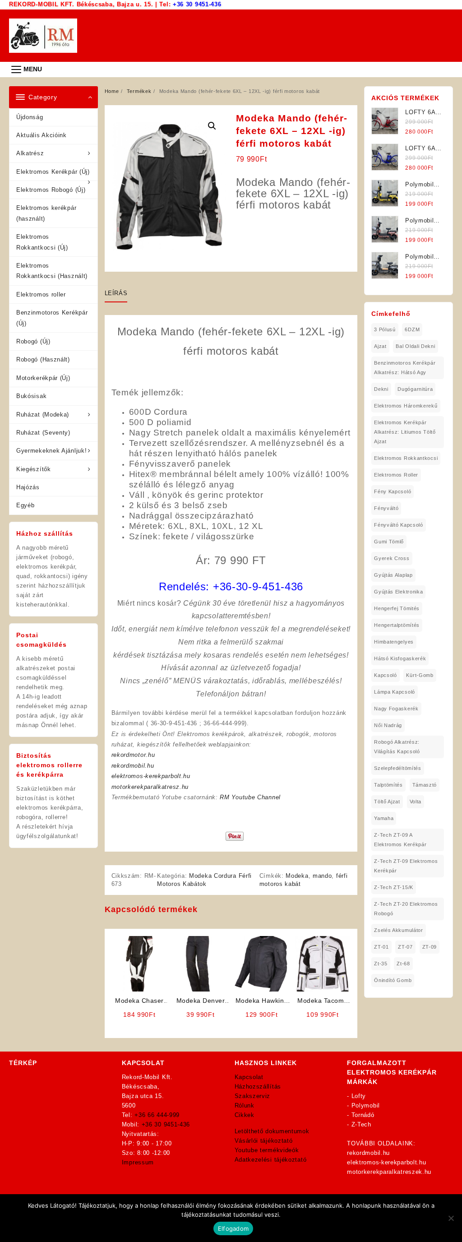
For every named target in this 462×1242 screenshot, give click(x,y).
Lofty (358, 1096)
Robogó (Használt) (43, 359)
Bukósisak (31, 396)
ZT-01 (381, 947)
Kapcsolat (249, 1077)
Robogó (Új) (33, 341)
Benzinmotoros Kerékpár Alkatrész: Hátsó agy (404, 367)
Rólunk (244, 1105)
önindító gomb (392, 980)
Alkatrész (30, 153)
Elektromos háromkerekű (405, 405)
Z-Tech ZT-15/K (393, 887)
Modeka (297, 875)
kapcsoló (385, 675)
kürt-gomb (419, 675)
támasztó (424, 785)
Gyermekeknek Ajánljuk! (51, 450)
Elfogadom (233, 1228)
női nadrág (388, 725)
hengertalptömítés (397, 625)
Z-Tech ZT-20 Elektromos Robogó (406, 908)
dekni (381, 389)
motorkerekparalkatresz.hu (150, 786)
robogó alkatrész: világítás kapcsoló (397, 746)
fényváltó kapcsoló (398, 525)
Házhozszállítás (258, 1086)
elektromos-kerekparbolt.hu (150, 776)
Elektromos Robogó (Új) (50, 189)
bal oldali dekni (415, 346)
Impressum (138, 1162)
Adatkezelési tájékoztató (271, 1159)
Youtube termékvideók (267, 1150)
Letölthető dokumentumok (272, 1131)
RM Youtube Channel (250, 797)
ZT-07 (405, 947)
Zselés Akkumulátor (398, 930)
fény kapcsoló (392, 491)
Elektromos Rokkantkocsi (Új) (42, 241)
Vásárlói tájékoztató (264, 1140)
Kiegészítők (33, 469)
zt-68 (403, 963)
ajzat (380, 346)
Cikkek (244, 1115)
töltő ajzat (387, 801)
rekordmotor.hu (133, 754)
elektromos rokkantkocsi (406, 458)
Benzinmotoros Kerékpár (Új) (52, 317)
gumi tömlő (389, 541)
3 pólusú (385, 329)
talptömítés (388, 785)
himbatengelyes (394, 641)
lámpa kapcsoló (394, 692)
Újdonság (29, 117)
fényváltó (386, 508)
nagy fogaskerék (396, 708)
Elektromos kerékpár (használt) (46, 213)
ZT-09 (429, 947)
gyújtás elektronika (398, 591)
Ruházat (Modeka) (42, 414)
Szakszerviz (253, 1096)
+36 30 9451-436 (197, 4)
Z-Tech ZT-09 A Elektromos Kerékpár (400, 839)
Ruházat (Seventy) (43, 432)
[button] (212, 126)
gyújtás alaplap (393, 575)
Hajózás (28, 487)
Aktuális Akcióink (41, 135)
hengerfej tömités (397, 608)
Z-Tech (361, 1124)
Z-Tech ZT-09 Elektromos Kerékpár (406, 865)
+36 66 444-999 (157, 1115)
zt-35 (381, 963)
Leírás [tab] (116, 293)
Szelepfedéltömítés (397, 768)
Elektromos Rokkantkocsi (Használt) (52, 270)
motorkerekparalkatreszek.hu (389, 1171)
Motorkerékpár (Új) (43, 378)
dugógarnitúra (415, 389)
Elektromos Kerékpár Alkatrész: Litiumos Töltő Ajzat (405, 432)
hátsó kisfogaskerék (400, 658)
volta (416, 801)
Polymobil (365, 1105)
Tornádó (362, 1115)
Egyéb (25, 505)
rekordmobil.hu (132, 765)
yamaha (383, 818)
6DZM (412, 329)
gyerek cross (391, 558)
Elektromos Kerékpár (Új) (53, 171)
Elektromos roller (41, 294)
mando (322, 875)
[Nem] (450, 1218)
